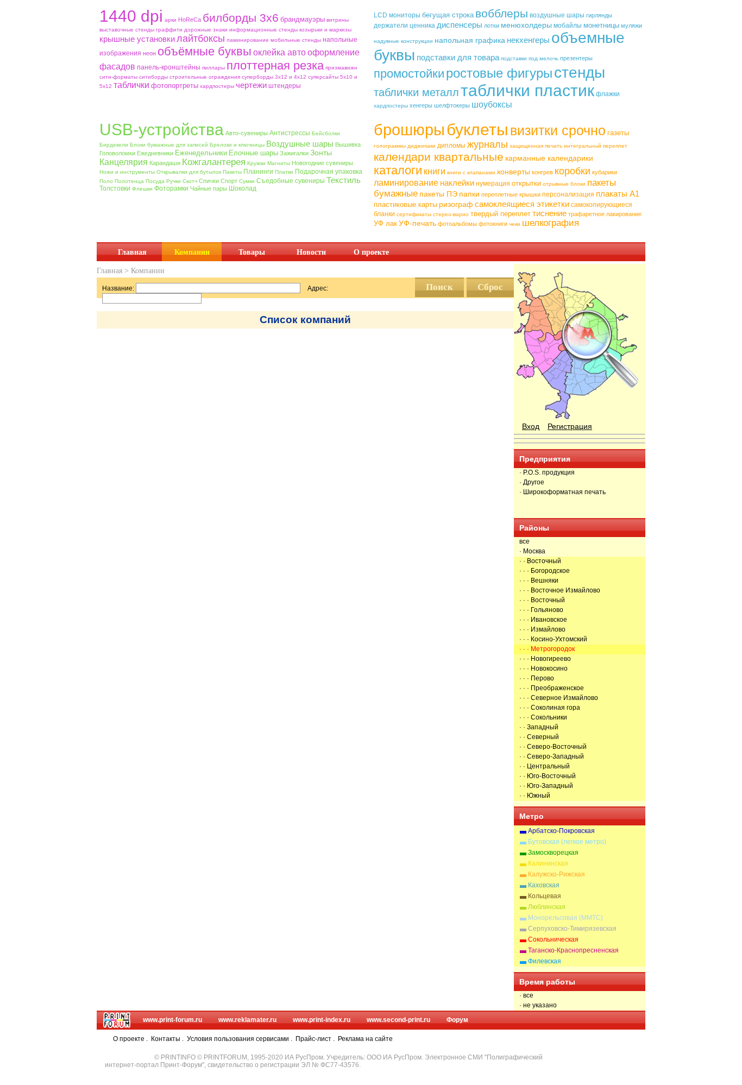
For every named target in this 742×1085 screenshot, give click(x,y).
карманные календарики (549, 158)
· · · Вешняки (538, 580)
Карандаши (164, 163)
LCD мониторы (397, 15)
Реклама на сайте (365, 1039)
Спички (209, 181)
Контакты (165, 1039)
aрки (171, 20)
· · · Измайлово (542, 629)
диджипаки (421, 146)
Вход (530, 426)
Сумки (247, 181)
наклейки (457, 182)
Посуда (155, 181)
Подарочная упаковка (328, 171)
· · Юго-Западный (546, 786)
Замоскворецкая (553, 852)
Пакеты (232, 172)
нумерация (493, 183)
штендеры (284, 86)
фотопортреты (174, 85)
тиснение (549, 213)
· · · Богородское (544, 571)
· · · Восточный (542, 600)
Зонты (321, 152)
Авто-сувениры (246, 133)
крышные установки (137, 38)
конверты (513, 171)
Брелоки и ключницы (237, 145)
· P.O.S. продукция (547, 472)
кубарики (604, 172)
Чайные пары (208, 188)
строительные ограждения (204, 77)
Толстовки (114, 188)
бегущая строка (448, 15)
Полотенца (129, 181)
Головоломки (117, 153)
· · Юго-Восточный (547, 776)
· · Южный (534, 795)
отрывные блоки (564, 184)
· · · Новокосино (543, 668)
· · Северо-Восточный (553, 746)
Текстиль (343, 180)
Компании (192, 252)
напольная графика (470, 40)
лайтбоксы (201, 38)
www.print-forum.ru (172, 1020)
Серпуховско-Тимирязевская (572, 928)
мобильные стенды (296, 40)
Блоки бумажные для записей (169, 145)
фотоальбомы (457, 223)
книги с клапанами (471, 172)
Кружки (256, 163)
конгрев (542, 172)
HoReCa (189, 19)
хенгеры (421, 105)
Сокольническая (553, 939)
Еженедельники (201, 153)
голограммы (390, 146)
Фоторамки (171, 188)
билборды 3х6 (241, 17)
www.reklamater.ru (247, 1020)
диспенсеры (459, 24)
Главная (132, 252)
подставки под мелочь (529, 58)
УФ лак (385, 223)
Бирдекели (113, 145)
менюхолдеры (526, 25)
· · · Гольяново (541, 610)
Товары (251, 252)
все (524, 541)
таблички (131, 85)
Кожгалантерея (214, 162)
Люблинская (546, 907)
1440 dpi (131, 16)
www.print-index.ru (321, 1020)
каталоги (398, 170)
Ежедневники (155, 153)
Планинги (258, 171)
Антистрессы (289, 133)
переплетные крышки (510, 194)
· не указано (538, 1005)
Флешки (142, 189)
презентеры (576, 58)
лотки (491, 25)
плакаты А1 (617, 193)
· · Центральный (544, 766)
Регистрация (570, 426)
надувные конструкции (403, 41)
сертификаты (414, 214)
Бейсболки (326, 133)
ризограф (456, 204)
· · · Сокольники (543, 717)
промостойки (409, 73)
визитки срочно (558, 130)
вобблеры (501, 13)
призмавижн (341, 68)
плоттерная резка (275, 65)
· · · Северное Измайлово (558, 698)
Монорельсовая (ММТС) (565, 918)
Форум (457, 1020)
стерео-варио (451, 214)
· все (526, 995)
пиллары (213, 68)
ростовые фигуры (499, 73)
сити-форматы (118, 77)
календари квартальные (439, 156)
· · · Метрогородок (547, 649)
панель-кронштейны (168, 67)
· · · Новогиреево (545, 659)
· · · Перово (536, 678)
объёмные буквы (204, 51)
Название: (118, 288)
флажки (608, 94)
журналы (487, 144)
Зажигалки (294, 153)
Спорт (229, 181)
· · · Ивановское (543, 619)
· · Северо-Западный (551, 756)
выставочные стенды (126, 30)
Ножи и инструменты (127, 172)
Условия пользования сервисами (238, 1039)
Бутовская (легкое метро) (567, 842)
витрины (337, 20)
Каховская (543, 885)
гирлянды (599, 15)
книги (434, 171)
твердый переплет (500, 214)
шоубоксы (491, 104)
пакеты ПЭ (438, 194)
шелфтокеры (452, 105)
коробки (572, 171)
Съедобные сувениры (290, 181)
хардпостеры (217, 86)
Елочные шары (253, 153)
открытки (526, 183)
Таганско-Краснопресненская (573, 950)
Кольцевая (544, 896)
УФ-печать (417, 223)
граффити (169, 30)
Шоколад (242, 188)
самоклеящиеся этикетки (522, 204)
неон (149, 53)
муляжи (631, 25)
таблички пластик (527, 90)
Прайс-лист (313, 1039)
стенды (579, 72)
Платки (284, 172)
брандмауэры (302, 19)
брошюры (409, 129)
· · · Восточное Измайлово (559, 590)
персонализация (568, 194)
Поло (106, 181)
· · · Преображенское (551, 688)
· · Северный (539, 737)
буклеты (477, 129)
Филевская (544, 961)
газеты (618, 133)
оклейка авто (279, 52)
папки (469, 194)
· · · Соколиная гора (549, 707)
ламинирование (248, 40)
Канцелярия (123, 162)
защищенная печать (536, 146)
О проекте (371, 252)
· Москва (532, 551)
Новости (311, 252)
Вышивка (348, 144)
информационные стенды (263, 30)
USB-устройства (161, 129)
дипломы (451, 145)
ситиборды (153, 77)
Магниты (278, 163)
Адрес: (317, 288)
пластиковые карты (405, 204)
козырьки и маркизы (325, 30)
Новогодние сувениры (322, 163)
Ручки (173, 181)
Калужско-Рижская (556, 874)
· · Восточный (540, 561)
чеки (514, 224)
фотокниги (493, 223)
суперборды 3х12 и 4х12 (274, 77)
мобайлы (568, 25)
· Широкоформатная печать (562, 492)
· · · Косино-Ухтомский (553, 639)
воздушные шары (557, 15)
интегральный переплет (595, 146)
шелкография (550, 223)
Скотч (190, 181)
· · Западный (538, 727)
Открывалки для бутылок (188, 172)
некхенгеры (528, 40)
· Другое (531, 482)
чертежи (251, 85)
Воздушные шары (300, 143)
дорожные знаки (206, 30)
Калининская (548, 863)
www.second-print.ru (398, 1020)
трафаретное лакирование (605, 214)
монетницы (601, 25)
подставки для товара (458, 57)
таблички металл (416, 92)
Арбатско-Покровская (561, 831)
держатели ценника (404, 25)
